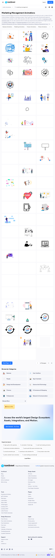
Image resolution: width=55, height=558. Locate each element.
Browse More (6, 401)
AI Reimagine (4, 504)
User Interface (37, 373)
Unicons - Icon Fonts (32, 486)
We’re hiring (4, 482)
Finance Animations (31, 26)
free (12, 15)
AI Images (30, 480)
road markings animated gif (30, 454)
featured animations (22, 22)
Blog (2, 473)
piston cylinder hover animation (11, 454)
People (8, 378)
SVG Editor (3, 498)
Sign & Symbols (37, 378)
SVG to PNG (4, 502)
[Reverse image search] (45, 7)
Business (9, 373)
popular (10, 22)
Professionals (10, 396)
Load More (27, 458)
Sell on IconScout (5, 480)
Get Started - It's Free (12, 426)
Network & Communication (40, 396)
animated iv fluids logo (27, 445)
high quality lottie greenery (10, 445)
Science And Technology (39, 384)
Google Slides (31, 500)
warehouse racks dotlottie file (27, 451)
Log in (44, 2)
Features (3, 478)
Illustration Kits (31, 482)
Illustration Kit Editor (6, 494)
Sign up (50, 2)
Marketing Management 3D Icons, (9, 24)
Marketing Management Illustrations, (25, 24)
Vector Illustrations (32, 478)
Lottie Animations (32, 476)
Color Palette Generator (6, 513)
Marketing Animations (19, 26)
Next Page (6, 363)
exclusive (5, 22)
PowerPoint (30, 498)
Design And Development (13, 384)
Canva (29, 496)
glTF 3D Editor (4, 496)
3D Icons (30, 473)
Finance (9, 390)
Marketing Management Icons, (41, 24)
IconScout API (4, 506)
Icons (29, 484)
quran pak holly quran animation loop (33, 448)
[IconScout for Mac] (29, 539)
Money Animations (42, 26)
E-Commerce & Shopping (40, 390)
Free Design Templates (33, 488)
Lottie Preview (4, 510)
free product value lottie (44, 451)
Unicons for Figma (32, 502)
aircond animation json (9, 451)
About (2, 476)
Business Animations (7, 26)
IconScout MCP (4, 508)
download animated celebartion (12, 448)
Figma (29, 494)
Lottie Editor (4, 500)
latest (13, 22)
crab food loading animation (44, 445)
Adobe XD (30, 504)
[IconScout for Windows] (31, 539)
